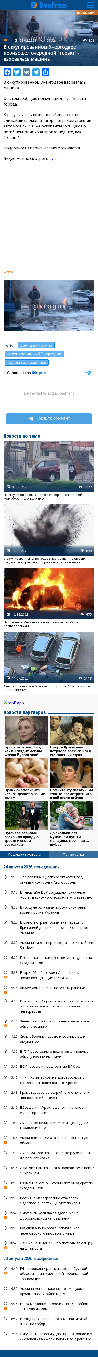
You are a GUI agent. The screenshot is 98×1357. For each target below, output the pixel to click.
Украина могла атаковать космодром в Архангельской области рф (49, 1290)
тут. (52, 158)
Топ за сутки (73, 854)
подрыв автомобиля (26, 362)
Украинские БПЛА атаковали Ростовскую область (49, 1140)
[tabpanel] (49, 1102)
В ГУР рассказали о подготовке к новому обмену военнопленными (49, 1053)
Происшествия (86, 12)
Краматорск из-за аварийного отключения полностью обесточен (49, 1094)
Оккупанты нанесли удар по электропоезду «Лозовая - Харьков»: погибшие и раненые (49, 1336)
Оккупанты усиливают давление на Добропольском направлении (49, 1215)
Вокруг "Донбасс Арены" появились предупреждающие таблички (49, 974)
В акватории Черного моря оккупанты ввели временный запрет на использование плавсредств (49, 1005)
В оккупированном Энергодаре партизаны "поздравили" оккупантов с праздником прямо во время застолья (49, 534)
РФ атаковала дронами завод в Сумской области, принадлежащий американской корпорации (49, 1273)
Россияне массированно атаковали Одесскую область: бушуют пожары (49, 1200)
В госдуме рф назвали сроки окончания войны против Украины (49, 909)
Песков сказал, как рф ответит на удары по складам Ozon (49, 959)
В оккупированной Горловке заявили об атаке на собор (49, 1321)
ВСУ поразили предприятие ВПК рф (49, 1066)
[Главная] (34, 5)
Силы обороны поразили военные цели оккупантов (49, 1038)
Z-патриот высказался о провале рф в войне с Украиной (49, 1170)
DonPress (53, 5)
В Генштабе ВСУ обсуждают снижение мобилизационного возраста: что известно (49, 894)
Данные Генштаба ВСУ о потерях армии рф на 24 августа (49, 1245)
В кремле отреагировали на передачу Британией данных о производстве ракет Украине (49, 926)
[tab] (24, 854)
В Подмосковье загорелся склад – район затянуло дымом (49, 1306)
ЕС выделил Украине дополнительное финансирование (49, 1109)
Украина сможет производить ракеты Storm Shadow (49, 944)
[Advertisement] (49, 215)
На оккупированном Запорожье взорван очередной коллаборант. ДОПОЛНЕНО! (49, 470)
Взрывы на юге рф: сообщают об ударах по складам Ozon (49, 1185)
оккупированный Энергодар (34, 353)
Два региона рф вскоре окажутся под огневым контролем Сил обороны (49, 879)
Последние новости (24, 854)
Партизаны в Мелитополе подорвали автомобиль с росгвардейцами (49, 598)
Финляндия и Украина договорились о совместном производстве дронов (49, 1079)
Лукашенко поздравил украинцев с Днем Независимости (49, 1125)
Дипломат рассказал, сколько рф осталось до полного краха (49, 1155)
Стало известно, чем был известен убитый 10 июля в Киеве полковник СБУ (49, 661)
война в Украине (36, 345)
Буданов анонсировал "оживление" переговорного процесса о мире (49, 1230)
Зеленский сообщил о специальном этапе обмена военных (49, 1023)
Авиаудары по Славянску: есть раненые (49, 989)
